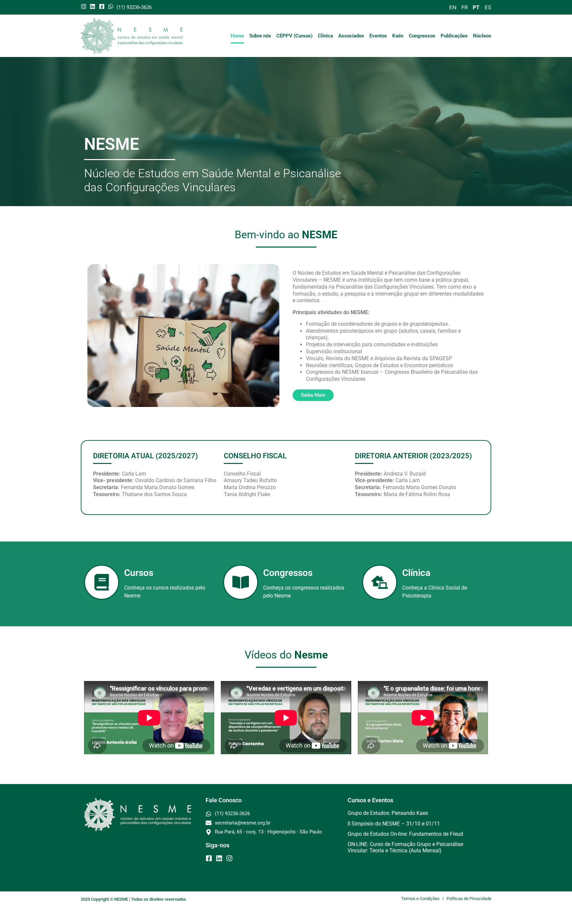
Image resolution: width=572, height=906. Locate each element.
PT (476, 7)
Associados (351, 36)
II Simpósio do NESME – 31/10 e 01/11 (394, 824)
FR (464, 7)
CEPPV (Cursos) (294, 36)
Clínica (325, 36)
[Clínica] (379, 582)
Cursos (138, 572)
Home (237, 36)
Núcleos (482, 36)
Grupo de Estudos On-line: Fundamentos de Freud (405, 834)
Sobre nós (260, 36)
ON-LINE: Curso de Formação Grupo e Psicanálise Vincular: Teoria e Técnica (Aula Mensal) (405, 847)
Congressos (422, 36)
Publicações (454, 36)
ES (488, 7)
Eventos (378, 36)
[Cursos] (101, 582)
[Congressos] (240, 582)
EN (452, 7)
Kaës (398, 36)
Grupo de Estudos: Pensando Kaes (388, 813)
